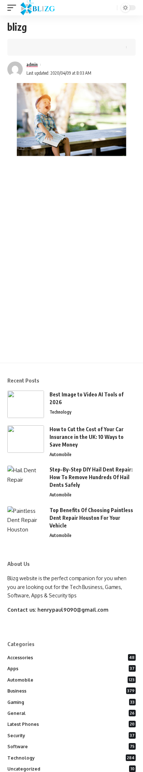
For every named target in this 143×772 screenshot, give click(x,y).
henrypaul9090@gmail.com (73, 610)
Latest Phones (71, 724)
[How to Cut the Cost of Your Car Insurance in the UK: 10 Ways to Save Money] (25, 439)
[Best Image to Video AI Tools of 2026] (25, 404)
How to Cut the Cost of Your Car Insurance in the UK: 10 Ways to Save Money (87, 437)
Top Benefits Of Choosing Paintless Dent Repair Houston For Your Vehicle (91, 518)
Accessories (71, 657)
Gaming (71, 702)
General (71, 713)
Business (71, 691)
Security (71, 735)
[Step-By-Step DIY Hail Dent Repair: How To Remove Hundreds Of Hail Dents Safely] (25, 479)
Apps (71, 668)
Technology (61, 412)
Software (71, 746)
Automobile (61, 454)
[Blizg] (43, 7)
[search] (110, 8)
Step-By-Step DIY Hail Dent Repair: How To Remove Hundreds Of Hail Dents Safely (91, 477)
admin (32, 64)
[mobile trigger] (13, 7)
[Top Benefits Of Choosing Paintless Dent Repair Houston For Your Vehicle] (25, 520)
